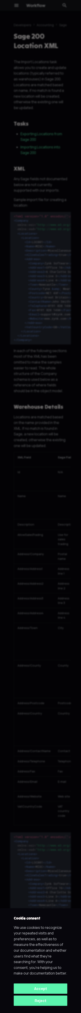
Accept (40, 988)
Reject (40, 1000)
